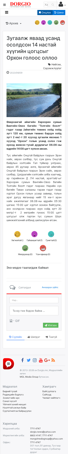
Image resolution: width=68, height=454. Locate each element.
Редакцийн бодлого (13, 394)
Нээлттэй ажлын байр (14, 407)
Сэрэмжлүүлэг (52, 68)
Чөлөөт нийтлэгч (51, 397)
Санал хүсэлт (10, 401)
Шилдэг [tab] (35, 336)
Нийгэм (56, 64)
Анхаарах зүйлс (50, 287)
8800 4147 (35, 435)
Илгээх (52, 325)
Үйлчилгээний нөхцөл (14, 404)
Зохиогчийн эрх (11, 397)
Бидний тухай (10, 391)
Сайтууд (46, 394)
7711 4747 (35, 428)
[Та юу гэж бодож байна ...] (34, 310)
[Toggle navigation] (7, 12)
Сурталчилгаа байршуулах (17, 411)
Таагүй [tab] (52, 336)
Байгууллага (49, 391)
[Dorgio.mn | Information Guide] (8, 363)
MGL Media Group (29, 376)
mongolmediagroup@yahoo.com (46, 438)
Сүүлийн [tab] (16, 336)
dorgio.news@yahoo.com (43, 431)
